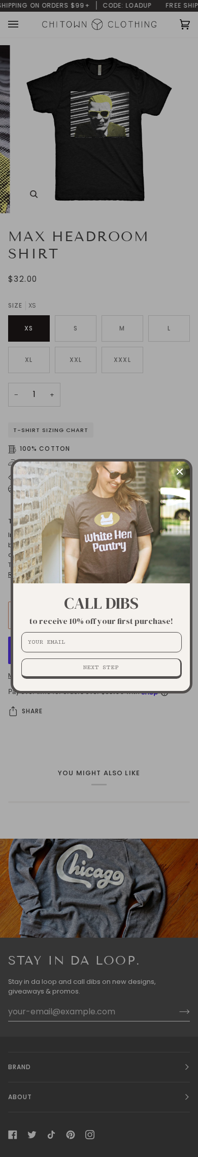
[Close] (180, 472)
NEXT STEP (101, 667)
